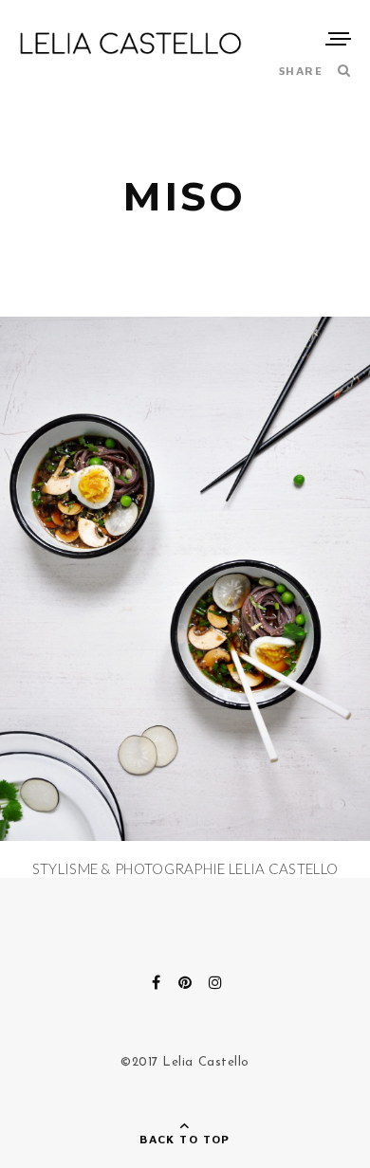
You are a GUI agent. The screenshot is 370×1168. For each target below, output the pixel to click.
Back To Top (185, 1139)
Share (301, 71)
